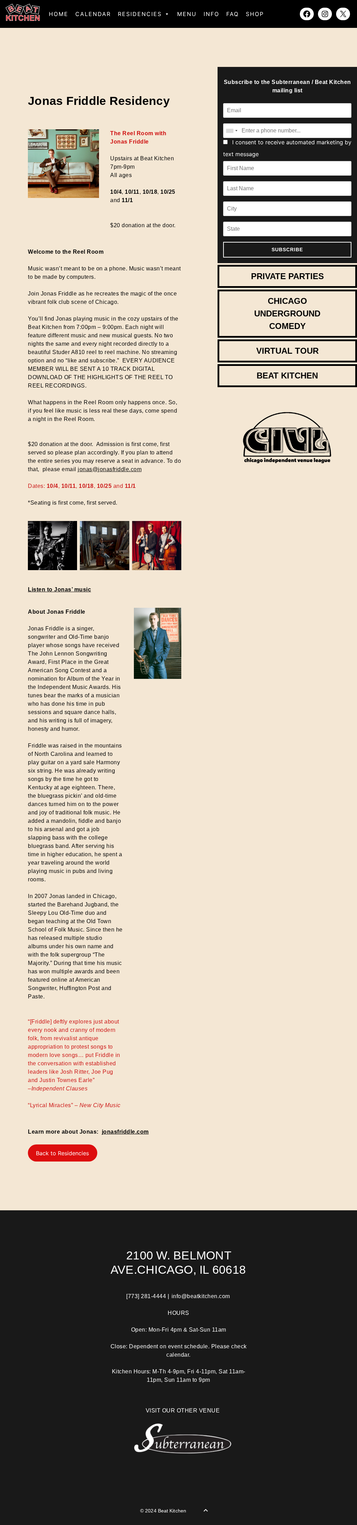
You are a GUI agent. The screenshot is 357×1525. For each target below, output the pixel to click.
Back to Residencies (62, 1153)
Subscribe (287, 249)
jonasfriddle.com (125, 1132)
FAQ (232, 13)
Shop (255, 13)
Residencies (140, 13)
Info (211, 13)
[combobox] (231, 131)
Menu (187, 13)
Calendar (93, 13)
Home (58, 13)
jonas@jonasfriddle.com (110, 469)
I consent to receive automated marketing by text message (287, 148)
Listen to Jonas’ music (59, 589)
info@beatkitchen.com (201, 1296)
